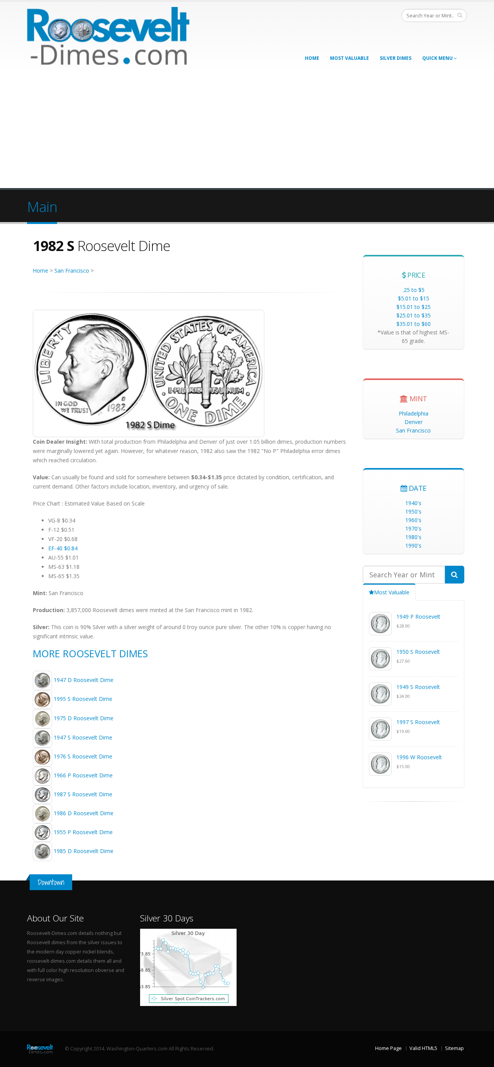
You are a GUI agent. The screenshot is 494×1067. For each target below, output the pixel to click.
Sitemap (454, 1048)
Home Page (388, 1048)
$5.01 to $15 (413, 298)
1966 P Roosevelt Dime (83, 775)
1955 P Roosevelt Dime (83, 832)
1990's (413, 545)
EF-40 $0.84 (63, 548)
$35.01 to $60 (413, 323)
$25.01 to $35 (413, 315)
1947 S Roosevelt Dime (83, 737)
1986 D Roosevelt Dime (83, 813)
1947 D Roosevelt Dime (83, 679)
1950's (413, 511)
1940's (413, 503)
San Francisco (71, 270)
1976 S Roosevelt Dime (83, 756)
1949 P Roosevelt (418, 616)
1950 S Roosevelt (418, 651)
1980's (413, 537)
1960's (413, 520)
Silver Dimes (395, 58)
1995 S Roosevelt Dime (83, 698)
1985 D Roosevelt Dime (83, 850)
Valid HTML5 (423, 1048)
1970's (413, 528)
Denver (413, 422)
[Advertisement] (247, 130)
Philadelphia (413, 413)
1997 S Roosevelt (418, 722)
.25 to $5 (414, 289)
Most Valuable (349, 58)
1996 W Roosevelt (419, 757)
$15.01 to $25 (413, 306)
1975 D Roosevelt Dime (83, 718)
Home (312, 58)
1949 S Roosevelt (418, 686)
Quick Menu (438, 58)
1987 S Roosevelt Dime (83, 794)
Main (42, 206)
